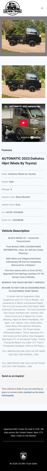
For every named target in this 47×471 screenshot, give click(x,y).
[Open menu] (42, 8)
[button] (2, 81)
